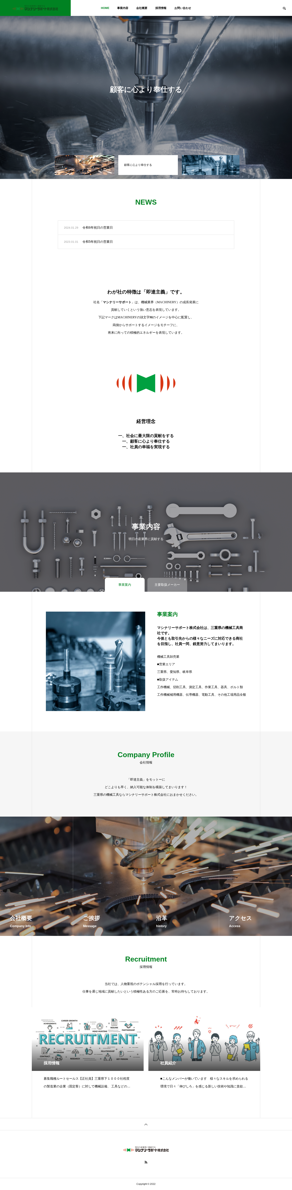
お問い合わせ (182, 8)
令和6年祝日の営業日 (97, 227)
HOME (105, 8)
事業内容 (122, 8)
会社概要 (141, 8)
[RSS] (146, 1162)
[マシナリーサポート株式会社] (35, 8)
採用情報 (160, 8)
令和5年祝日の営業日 (97, 241)
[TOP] (146, 1124)
